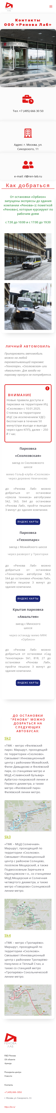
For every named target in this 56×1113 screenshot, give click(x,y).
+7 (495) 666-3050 (13, 1092)
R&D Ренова (10, 1055)
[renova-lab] (9, 6)
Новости (8, 1076)
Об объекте (9, 1059)
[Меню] (51, 7)
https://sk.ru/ (9, 1107)
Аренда (7, 1063)
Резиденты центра (12, 1072)
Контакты (8, 1085)
